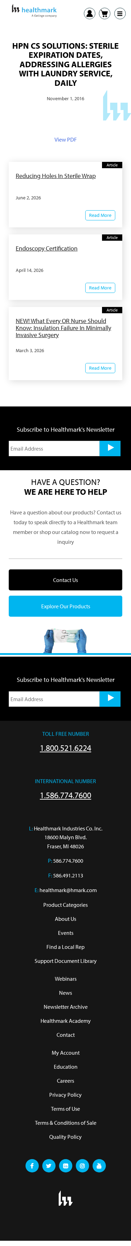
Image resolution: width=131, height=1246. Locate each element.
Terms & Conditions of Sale (65, 1122)
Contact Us (65, 579)
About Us (65, 918)
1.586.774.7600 (65, 795)
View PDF (65, 139)
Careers (65, 1080)
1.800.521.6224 (65, 747)
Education (66, 1066)
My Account (66, 1052)
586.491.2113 (68, 875)
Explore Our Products (65, 606)
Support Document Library (66, 960)
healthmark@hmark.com (68, 890)
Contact (66, 1034)
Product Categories (65, 904)
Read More (100, 215)
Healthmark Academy (66, 1020)
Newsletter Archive (66, 1006)
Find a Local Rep (65, 946)
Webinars (66, 978)
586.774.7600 (68, 860)
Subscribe (110, 448)
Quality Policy (65, 1136)
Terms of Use (65, 1108)
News (65, 992)
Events (65, 932)
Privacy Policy (65, 1094)
